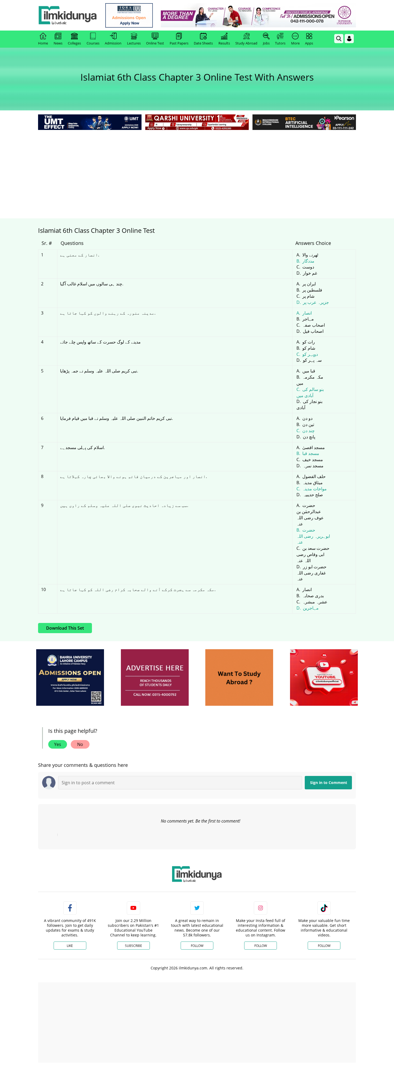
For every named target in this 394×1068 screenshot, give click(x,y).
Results (224, 43)
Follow (197, 945)
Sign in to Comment (328, 782)
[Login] (349, 38)
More (295, 43)
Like (70, 945)
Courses (93, 43)
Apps (309, 43)
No (80, 744)
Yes (57, 744)
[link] (129, 15)
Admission (113, 43)
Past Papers (179, 43)
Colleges (74, 43)
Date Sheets (203, 43)
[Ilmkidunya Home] (67, 15)
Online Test (155, 43)
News (58, 43)
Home (43, 43)
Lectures (134, 43)
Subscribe (133, 945)
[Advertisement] (197, 171)
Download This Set (65, 628)
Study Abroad (246, 43)
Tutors (280, 43)
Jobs (266, 43)
